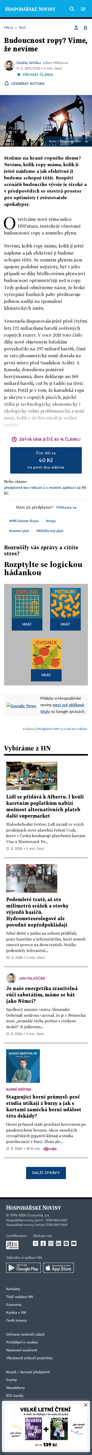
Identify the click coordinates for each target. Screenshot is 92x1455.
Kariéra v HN (16, 1313)
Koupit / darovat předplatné (28, 1372)
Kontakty (13, 1289)
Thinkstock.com (70, 141)
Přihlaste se (66, 507)
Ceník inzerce (16, 1320)
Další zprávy (46, 1172)
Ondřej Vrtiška (28, 62)
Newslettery (15, 1388)
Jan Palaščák (32, 978)
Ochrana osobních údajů (25, 1334)
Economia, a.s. (39, 1215)
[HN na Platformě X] (35, 1243)
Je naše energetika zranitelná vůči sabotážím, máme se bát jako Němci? (42, 995)
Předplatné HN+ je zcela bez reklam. (62, 729)
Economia (13, 1305)
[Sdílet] (76, 27)
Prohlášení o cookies (22, 1342)
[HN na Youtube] (73, 1243)
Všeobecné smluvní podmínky (29, 1358)
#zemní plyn (19, 530)
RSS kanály (15, 1396)
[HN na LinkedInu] (58, 1243)
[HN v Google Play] (23, 1268)
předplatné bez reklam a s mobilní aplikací (40, 487)
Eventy (11, 1380)
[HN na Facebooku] (43, 1243)
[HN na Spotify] (66, 1243)
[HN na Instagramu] (50, 1243)
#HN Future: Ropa (24, 521)
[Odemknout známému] (85, 27)
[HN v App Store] (58, 1268)
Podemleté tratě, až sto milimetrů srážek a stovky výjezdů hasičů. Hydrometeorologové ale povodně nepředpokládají (37, 912)
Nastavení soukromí (21, 1350)
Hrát (27, 624)
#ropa (51, 521)
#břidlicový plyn (50, 530)
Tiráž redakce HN (19, 1297)
